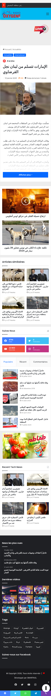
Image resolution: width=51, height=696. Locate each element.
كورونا (38, 647)
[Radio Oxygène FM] (11, 14)
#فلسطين (27, 642)
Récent (23, 361)
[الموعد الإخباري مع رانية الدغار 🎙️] (25, 590)
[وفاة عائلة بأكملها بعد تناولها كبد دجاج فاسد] (10, 386)
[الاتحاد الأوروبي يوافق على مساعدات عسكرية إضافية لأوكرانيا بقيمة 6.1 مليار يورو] (13, 303)
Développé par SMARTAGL (25, 678)
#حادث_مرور (8, 642)
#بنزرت (35, 637)
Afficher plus (25, 175)
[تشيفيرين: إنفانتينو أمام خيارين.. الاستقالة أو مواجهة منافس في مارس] (38, 275)
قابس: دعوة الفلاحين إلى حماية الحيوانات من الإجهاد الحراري (12, 286)
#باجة (27, 637)
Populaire (8, 361)
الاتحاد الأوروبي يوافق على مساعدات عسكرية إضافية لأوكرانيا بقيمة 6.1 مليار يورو (13, 314)
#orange (7, 628)
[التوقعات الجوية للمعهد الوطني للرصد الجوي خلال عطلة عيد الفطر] (10, 411)
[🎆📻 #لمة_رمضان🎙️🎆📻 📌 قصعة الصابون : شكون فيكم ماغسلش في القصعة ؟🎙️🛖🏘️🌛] (41, 590)
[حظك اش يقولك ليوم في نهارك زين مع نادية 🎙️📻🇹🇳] (9, 609)
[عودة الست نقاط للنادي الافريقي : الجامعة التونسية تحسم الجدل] (10, 398)
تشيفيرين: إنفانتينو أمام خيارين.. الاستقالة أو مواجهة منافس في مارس (37, 286)
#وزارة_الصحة (17, 647)
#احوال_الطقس (27, 628)
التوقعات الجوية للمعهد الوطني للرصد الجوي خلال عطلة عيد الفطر (33, 408)
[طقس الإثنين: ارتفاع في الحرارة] (38, 508)
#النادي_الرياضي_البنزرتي (12, 637)
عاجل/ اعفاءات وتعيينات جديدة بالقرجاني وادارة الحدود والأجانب (32, 372)
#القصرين (40, 628)
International (20, 55)
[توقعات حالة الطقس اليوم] (9, 599)
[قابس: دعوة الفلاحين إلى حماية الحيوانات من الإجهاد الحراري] (13, 275)
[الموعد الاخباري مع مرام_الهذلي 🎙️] (25, 599)
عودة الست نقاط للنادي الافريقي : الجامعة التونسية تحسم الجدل (33, 396)
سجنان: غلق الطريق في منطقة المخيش (22, 5)
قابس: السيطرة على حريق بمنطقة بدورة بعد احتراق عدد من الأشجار (37, 314)
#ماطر (6, 647)
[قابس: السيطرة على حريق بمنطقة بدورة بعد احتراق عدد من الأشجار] (38, 303)
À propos (29, 647)
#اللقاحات (29, 633)
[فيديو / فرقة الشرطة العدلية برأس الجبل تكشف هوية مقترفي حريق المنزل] (9, 590)
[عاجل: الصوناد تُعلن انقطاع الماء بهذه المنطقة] (10, 423)
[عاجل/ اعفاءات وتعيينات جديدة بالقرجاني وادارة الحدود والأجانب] (10, 374)
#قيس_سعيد (39, 642)
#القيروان (7, 633)
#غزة (18, 642)
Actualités (17, 49)
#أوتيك (16, 628)
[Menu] (47, 15)
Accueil (7, 49)
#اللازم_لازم (18, 633)
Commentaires (40, 361)
